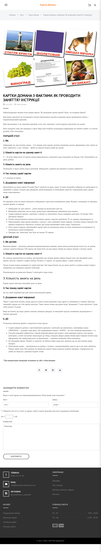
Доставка (56, 481)
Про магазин (57, 485)
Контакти (55, 494)
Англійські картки (9, 522)
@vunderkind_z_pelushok (21, 494)
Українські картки (10, 517)
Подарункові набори (11, 513)
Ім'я (5, 400)
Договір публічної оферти (63, 490)
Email (55, 400)
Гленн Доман (21, 104)
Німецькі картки (9, 526)
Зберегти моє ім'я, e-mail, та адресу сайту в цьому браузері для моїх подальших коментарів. (41, 411)
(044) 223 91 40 (17, 476)
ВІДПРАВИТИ (16, 456)
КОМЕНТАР (7, 421)
